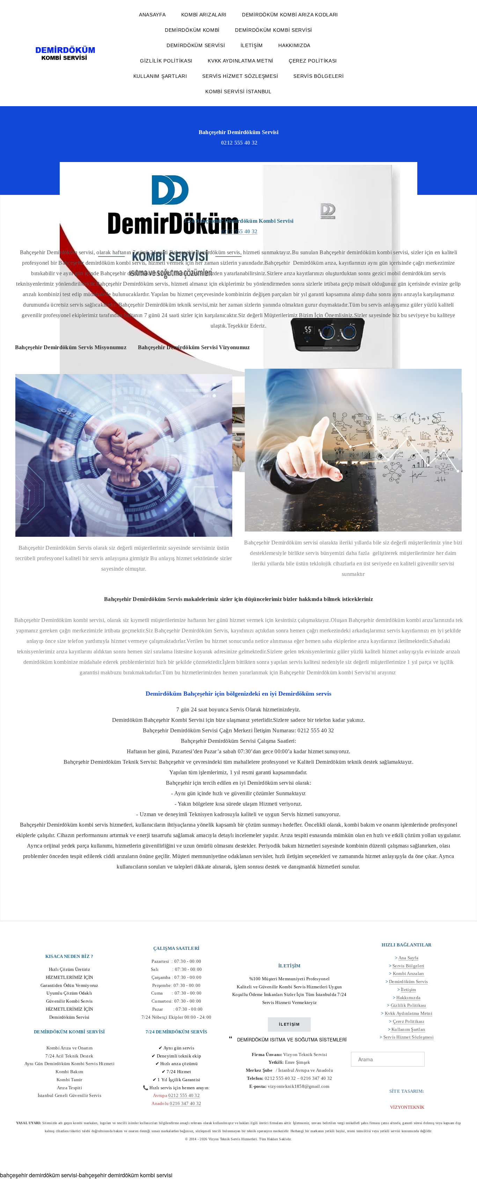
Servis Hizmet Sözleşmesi (240, 76)
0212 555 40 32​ (184, 1095)
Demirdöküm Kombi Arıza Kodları (290, 14)
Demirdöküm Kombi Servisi (273, 30)
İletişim (252, 45)
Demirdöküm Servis (408, 981)
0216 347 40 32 (185, 1103)
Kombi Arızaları (204, 14)
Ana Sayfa (408, 957)
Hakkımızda (294, 45)
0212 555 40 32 (239, 143)
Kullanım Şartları (160, 76)
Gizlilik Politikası (166, 61)
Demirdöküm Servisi (196, 45)
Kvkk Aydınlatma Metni (240, 61)
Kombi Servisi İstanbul (238, 91)
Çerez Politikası (313, 61)
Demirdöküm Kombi (192, 30)
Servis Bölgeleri (318, 76)
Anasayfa (152, 14)
